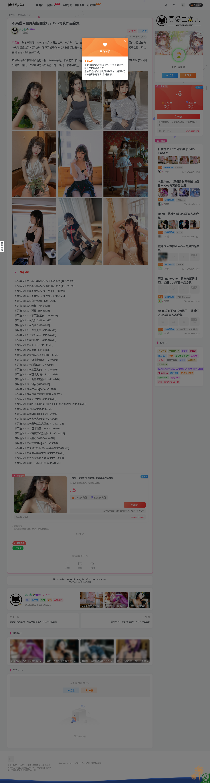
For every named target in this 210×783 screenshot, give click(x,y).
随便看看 (2, 246)
